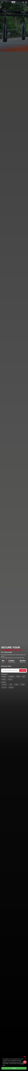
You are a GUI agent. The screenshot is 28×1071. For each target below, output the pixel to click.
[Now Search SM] (23, 2)
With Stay (11, 687)
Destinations (4, 674)
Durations (3, 682)
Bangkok (4, 676)
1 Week (16, 684)
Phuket (18, 676)
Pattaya (3, 679)
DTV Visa (4, 687)
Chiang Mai (11, 676)
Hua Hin (10, 679)
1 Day (10, 684)
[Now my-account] (26, 2)
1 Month (22, 684)
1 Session (4, 684)
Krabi (23, 676)
